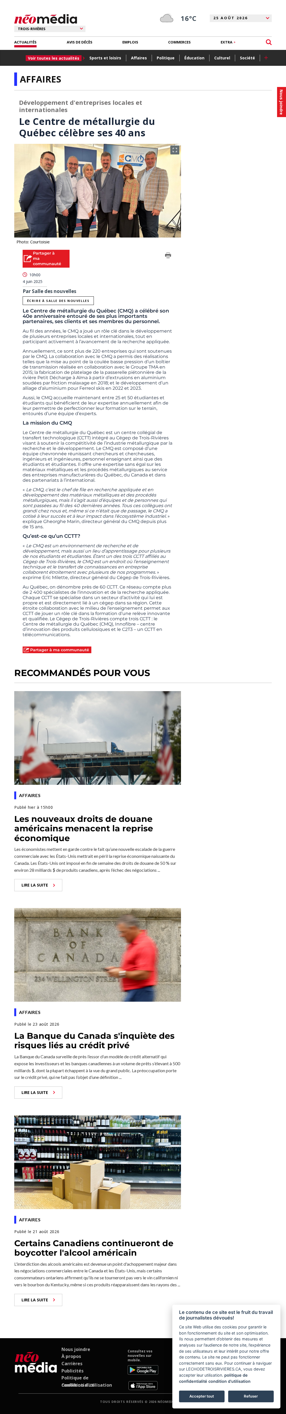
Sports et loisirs (105, 57)
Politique (166, 57)
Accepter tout (201, 1396)
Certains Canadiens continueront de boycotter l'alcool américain (93, 1248)
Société (247, 57)
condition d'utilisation (229, 1381)
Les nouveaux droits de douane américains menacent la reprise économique (83, 828)
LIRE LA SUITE (35, 885)
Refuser (251, 1396)
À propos (71, 1356)
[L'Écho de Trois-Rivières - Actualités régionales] (45, 19)
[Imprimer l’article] (168, 256)
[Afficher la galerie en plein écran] (175, 150)
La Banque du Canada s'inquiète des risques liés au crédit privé (94, 1041)
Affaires (139, 57)
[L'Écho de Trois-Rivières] (36, 1369)
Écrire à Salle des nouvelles (58, 301)
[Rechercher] (269, 42)
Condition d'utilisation (86, 1385)
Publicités (72, 1371)
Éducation (194, 57)
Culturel (222, 57)
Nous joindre (75, 1349)
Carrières (71, 1363)
